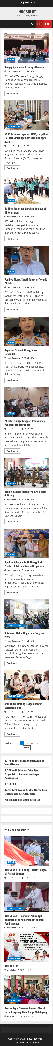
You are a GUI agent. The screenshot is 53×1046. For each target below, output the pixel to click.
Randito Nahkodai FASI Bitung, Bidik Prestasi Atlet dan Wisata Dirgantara (26, 543)
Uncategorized (14, 126)
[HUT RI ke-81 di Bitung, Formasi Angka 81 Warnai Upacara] (26, 851)
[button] (4, 24)
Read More (13, 94)
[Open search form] (32, 24)
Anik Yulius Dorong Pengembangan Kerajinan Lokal (26, 685)
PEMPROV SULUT (15, 625)
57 (48, 743)
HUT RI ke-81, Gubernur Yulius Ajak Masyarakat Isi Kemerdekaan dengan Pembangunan (21, 774)
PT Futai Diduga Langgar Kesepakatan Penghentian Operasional (26, 402)
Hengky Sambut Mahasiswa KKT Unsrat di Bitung (26, 473)
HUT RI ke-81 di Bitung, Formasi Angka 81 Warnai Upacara (25, 871)
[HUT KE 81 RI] (26, 947)
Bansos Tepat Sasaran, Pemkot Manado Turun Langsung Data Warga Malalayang (25, 791)
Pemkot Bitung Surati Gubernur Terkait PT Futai (26, 260)
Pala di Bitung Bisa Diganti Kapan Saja (22, 799)
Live (47, 24)
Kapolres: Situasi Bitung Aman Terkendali (26, 331)
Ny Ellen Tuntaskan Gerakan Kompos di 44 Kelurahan (26, 189)
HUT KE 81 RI (10, 784)
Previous (8, 743)
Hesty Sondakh (13, 71)
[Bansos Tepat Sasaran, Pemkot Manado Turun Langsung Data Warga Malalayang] (26, 989)
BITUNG (11, 59)
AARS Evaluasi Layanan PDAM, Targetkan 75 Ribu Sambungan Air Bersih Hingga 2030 (26, 115)
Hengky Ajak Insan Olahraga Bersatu (26, 48)
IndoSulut (26, 12)
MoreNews (18, 1042)
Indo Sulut (11, 146)
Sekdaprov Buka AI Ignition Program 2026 (26, 614)
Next (26, 747)
